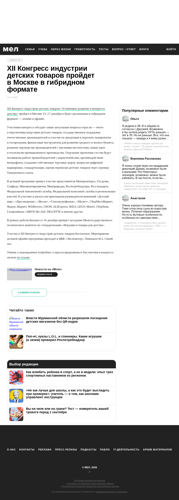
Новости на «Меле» (48, 269)
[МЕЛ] (10, 49)
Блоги (144, 49)
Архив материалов (157, 449)
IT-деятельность (126, 449)
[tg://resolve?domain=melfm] (60, 436)
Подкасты (88, 449)
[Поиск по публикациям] (159, 49)
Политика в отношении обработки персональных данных (90, 486)
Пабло (105, 449)
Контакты (27, 449)
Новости (15, 60)
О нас (11, 449)
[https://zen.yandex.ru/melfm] (70, 436)
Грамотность (84, 49)
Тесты (104, 49)
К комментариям (29, 292)
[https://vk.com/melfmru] (80, 436)
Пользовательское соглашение (89, 480)
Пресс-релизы (66, 449)
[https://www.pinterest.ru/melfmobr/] (99, 436)
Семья (30, 49)
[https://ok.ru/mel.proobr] (108, 436)
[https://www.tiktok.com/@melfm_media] (89, 436)
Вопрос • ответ (124, 49)
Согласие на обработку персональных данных (90, 483)
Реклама (45, 449)
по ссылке (23, 257)
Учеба (42, 49)
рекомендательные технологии (111, 492)
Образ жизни (61, 49)
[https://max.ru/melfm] (118, 436)
